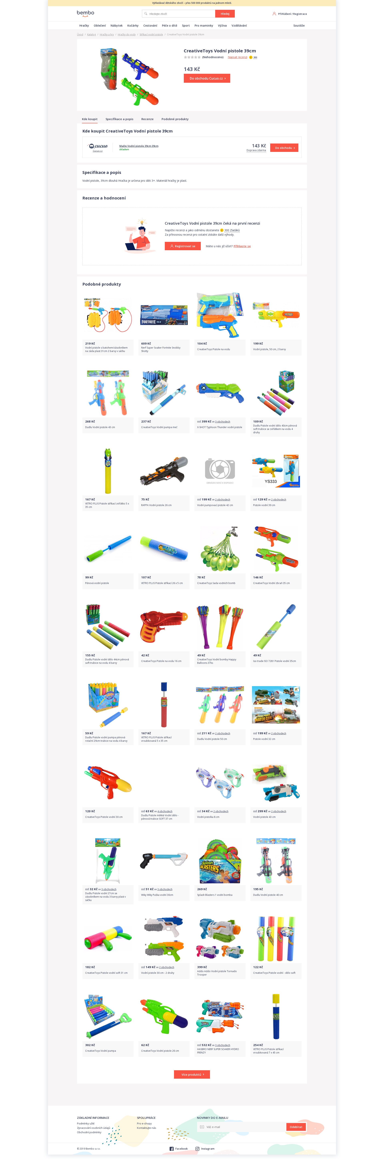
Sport (186, 25)
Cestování (150, 25)
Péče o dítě (169, 25)
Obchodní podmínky (89, 1132)
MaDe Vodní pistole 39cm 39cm (138, 146)
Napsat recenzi (237, 57)
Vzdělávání (239, 25)
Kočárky (133, 25)
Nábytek (117, 25)
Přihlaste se (242, 246)
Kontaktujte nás (146, 1128)
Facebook (181, 1148)
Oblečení (100, 25)
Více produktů (191, 1074)
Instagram (207, 1148)
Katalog (91, 34)
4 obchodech (164, 811)
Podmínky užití (85, 1123)
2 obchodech (222, 499)
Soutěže (299, 25)
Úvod (80, 34)
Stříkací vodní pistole (151, 34)
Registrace (300, 14)
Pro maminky (204, 25)
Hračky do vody (127, 34)
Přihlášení (284, 14)
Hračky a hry (107, 34)
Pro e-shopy (144, 1123)
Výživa (222, 25)
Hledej (225, 14)
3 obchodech (222, 421)
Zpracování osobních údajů (93, 1128)
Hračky (84, 25)
